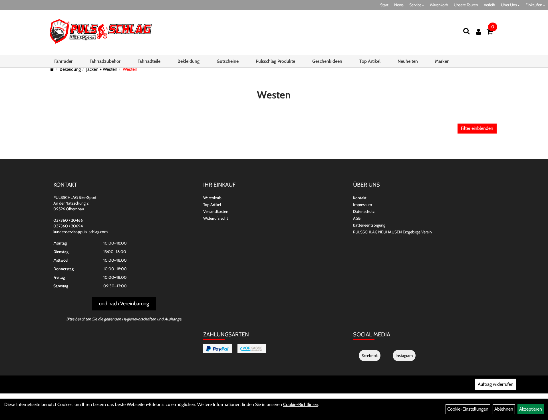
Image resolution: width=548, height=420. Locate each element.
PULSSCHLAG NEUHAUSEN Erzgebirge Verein (392, 232)
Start (384, 4)
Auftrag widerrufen (495, 384)
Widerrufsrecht (215, 218)
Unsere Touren (466, 4)
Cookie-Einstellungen (467, 409)
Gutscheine (228, 61)
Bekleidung (189, 61)
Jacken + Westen (101, 69)
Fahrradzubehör (105, 61)
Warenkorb (439, 4)
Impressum (362, 204)
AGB (356, 218)
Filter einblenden (477, 128)
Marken (442, 61)
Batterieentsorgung (369, 225)
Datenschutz (364, 211)
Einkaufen (533, 4)
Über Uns (509, 4)
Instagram (404, 355)
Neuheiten (408, 61)
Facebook (370, 355)
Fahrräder (63, 61)
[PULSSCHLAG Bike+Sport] (100, 31)
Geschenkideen (327, 61)
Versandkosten (215, 211)
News (399, 4)
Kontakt (359, 197)
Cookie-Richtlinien (300, 404)
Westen (130, 69)
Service (415, 4)
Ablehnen (503, 409)
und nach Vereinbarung (124, 303)
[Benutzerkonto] (478, 31)
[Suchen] (466, 31)
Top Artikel (369, 61)
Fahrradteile (149, 61)
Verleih (489, 4)
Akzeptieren (530, 409)
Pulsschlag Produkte (275, 61)
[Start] (52, 69)
